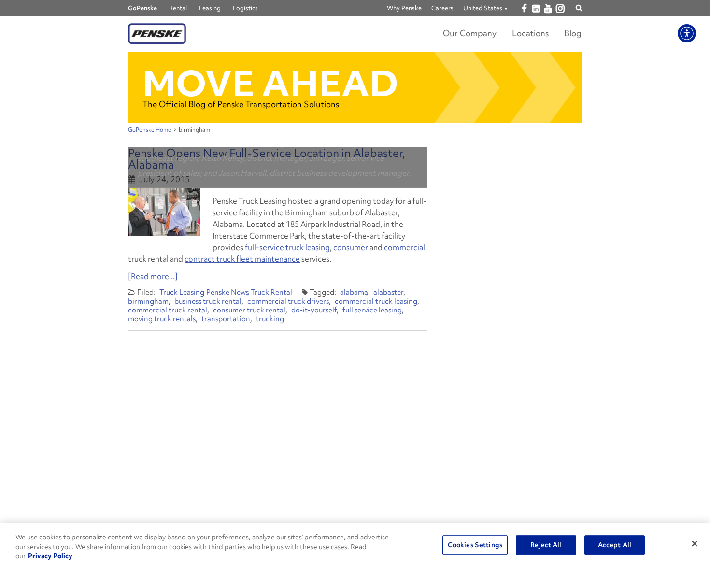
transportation (225, 318)
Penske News (227, 292)
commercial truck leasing (376, 301)
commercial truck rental (167, 310)
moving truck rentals (162, 318)
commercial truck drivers (288, 301)
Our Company (470, 33)
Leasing (210, 8)
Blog (573, 33)
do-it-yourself (314, 310)
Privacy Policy (50, 556)
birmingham (148, 301)
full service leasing (372, 310)
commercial (404, 247)
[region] (355, 544)
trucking (270, 318)
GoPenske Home (149, 130)
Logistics (245, 8)
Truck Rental (271, 292)
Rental (178, 8)
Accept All (614, 544)
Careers (442, 8)
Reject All (545, 544)
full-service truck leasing (287, 247)
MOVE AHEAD (270, 83)
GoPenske (142, 8)
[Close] (694, 543)
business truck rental (207, 301)
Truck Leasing (181, 292)
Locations (530, 33)
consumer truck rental (249, 310)
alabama (354, 292)
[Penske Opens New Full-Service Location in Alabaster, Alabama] (164, 212)
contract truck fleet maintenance (242, 259)
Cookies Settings (475, 544)
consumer (350, 247)
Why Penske (404, 8)
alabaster (388, 292)
